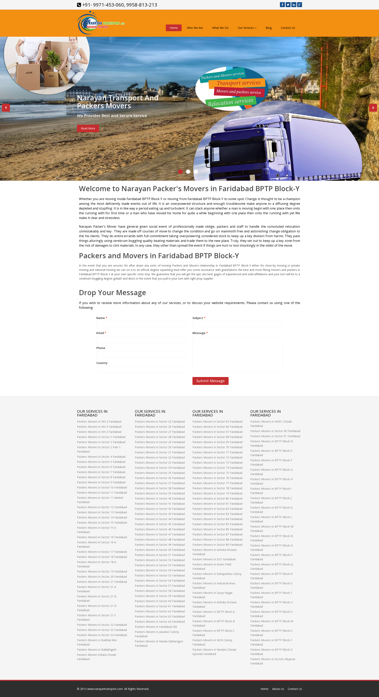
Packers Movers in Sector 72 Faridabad (217, 457)
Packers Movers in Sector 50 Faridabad (160, 550)
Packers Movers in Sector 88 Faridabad (217, 539)
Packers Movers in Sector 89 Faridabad (217, 544)
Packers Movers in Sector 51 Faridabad (160, 555)
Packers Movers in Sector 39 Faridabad (160, 493)
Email (101, 333)
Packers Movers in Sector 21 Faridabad (102, 582)
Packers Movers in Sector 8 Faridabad (101, 477)
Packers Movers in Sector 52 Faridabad (160, 560)
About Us (278, 689)
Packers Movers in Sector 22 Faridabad (102, 625)
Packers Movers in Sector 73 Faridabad (217, 462)
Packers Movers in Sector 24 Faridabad (102, 635)
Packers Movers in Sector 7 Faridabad (101, 472)
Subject (198, 318)
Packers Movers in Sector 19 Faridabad (102, 571)
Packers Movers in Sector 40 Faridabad (160, 498)
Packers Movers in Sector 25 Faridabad (160, 421)
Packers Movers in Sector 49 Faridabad (160, 544)
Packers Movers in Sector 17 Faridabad (102, 552)
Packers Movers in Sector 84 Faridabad (217, 519)
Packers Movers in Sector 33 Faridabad (160, 462)
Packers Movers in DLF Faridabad (213, 559)
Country (102, 363)
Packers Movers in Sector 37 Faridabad (160, 483)
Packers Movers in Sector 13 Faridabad (102, 512)
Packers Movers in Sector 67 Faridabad (217, 432)
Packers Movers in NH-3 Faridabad (99, 426)
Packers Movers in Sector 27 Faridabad (160, 432)
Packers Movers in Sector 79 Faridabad (217, 493)
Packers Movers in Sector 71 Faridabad (217, 452)
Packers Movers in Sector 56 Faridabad (160, 580)
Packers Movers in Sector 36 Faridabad (160, 478)
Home (174, 28)
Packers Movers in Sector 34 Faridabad (160, 468)
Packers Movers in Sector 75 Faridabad (217, 473)
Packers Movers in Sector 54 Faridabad (160, 570)
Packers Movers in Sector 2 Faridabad (101, 442)
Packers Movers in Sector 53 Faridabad (160, 565)
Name (101, 318)
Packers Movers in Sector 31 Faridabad (160, 452)
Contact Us (288, 28)
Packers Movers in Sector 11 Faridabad (102, 492)
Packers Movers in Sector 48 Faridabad (160, 539)
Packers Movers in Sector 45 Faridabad (160, 524)
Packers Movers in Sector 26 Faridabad (160, 426)
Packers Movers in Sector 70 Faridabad (217, 447)
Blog (269, 28)
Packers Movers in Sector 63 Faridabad (160, 616)
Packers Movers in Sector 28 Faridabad (160, 437)
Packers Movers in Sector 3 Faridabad (101, 437)
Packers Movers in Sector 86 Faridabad (217, 529)
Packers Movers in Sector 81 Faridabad (217, 503)
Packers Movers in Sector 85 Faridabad (217, 524)
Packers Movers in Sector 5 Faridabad (101, 462)
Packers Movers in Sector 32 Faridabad (160, 457)
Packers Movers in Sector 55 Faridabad (160, 575)
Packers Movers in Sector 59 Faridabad (160, 596)
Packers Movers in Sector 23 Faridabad (102, 630)
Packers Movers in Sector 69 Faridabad (217, 442)
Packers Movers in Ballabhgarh (96, 649)
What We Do (220, 28)
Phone (100, 348)
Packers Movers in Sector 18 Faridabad (102, 557)
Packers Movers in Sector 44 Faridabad (160, 519)
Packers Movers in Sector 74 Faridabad (217, 468)
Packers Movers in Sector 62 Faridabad (160, 611)
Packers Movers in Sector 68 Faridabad (217, 437)
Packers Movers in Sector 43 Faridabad (160, 514)
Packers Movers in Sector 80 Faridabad (217, 498)
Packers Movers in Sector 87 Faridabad (217, 534)
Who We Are (195, 28)
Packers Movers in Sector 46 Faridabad (160, 529)
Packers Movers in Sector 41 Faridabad (160, 503)
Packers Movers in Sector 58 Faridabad (160, 591)
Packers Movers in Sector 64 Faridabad (160, 621)
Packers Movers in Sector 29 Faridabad (160, 442)
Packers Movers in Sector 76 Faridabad (217, 478)
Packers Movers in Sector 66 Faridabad (217, 426)
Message (200, 333)
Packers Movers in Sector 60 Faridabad (160, 601)
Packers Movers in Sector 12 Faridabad (102, 507)
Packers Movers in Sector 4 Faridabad (101, 456)
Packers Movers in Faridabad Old (156, 627)
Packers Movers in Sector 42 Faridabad (160, 509)
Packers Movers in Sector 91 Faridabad (275, 436)
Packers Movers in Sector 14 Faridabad (102, 517)
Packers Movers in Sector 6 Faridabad (101, 467)
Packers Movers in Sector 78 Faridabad (217, 488)
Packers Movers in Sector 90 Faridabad (275, 431)
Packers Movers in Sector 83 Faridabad (217, 514)
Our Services (246, 28)
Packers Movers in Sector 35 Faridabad (160, 473)
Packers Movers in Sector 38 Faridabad (160, 488)
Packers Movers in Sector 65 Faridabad (217, 421)
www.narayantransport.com (105, 689)
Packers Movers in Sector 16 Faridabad (102, 537)
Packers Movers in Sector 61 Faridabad (160, 606)
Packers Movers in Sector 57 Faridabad (160, 586)
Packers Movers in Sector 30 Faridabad (160, 447)
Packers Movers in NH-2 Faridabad (99, 421)
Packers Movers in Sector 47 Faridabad (160, 534)
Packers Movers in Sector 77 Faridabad (217, 483)
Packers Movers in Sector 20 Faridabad (102, 576)
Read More (88, 128)
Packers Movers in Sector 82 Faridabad (217, 509)
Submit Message (210, 380)
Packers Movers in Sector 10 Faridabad (102, 487)
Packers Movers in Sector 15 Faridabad (102, 522)
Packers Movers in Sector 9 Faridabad (101, 482)
